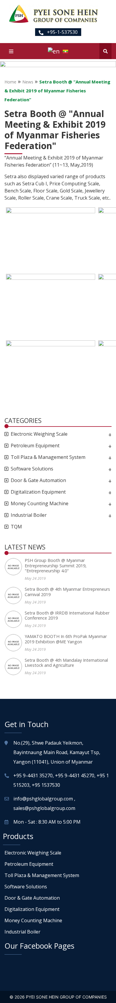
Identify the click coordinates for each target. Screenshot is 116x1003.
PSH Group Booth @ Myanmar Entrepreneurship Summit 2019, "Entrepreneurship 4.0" (56, 565)
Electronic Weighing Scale (39, 434)
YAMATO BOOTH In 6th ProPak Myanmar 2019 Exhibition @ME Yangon (66, 639)
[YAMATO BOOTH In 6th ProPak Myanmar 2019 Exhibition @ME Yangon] (14, 643)
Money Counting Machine (39, 503)
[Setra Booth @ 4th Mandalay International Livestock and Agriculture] (14, 666)
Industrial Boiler (29, 515)
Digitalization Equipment (38, 492)
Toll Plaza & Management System (48, 457)
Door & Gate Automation (38, 480)
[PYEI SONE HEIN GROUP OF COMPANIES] (53, 13)
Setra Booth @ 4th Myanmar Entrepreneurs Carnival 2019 (67, 592)
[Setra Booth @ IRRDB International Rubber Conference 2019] (14, 619)
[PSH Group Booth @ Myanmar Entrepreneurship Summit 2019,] (14, 567)
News (27, 82)
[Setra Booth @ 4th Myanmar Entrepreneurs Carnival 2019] (14, 595)
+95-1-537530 (62, 32)
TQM (16, 527)
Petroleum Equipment (35, 445)
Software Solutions (32, 469)
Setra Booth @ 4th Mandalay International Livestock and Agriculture (66, 663)
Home (10, 82)
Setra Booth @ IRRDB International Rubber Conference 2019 (67, 615)
